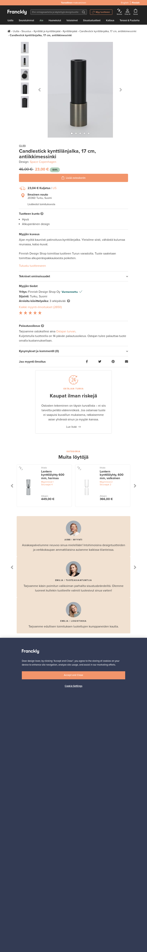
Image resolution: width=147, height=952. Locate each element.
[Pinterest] (113, 361)
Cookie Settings (73, 686)
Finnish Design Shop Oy (44, 292)
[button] (39, 90)
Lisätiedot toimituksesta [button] (41, 204)
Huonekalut (55, 20)
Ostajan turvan (65, 331)
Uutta (10, 20)
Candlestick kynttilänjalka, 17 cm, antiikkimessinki (107, 31)
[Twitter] (99, 361)
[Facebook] (87, 361)
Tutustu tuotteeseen (32, 266)
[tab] (73, 276)
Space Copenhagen (43, 162)
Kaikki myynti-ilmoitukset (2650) (40, 307)
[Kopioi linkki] (126, 361)
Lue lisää (71, 426)
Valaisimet (72, 20)
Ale (41, 20)
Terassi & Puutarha (130, 20)
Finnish (136, 2)
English (125, 2)
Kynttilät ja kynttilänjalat (47, 31)
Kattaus (110, 20)
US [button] (54, 188)
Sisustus (26, 31)
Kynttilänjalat (70, 31)
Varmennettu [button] (70, 292)
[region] (73, 795)
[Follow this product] (20, 468)
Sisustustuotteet (91, 20)
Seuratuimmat (26, 20)
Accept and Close (73, 675)
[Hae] (83, 12)
